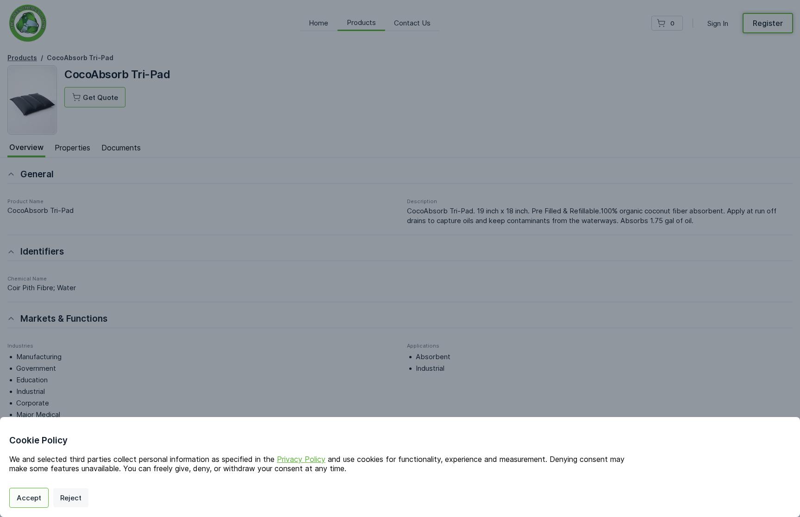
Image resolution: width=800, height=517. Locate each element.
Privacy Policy (301, 459)
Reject (70, 497)
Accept (29, 497)
